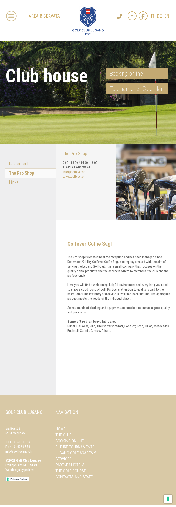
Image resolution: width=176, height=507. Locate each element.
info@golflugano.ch (19, 451)
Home (60, 429)
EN (166, 16)
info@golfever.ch (74, 172)
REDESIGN (30, 465)
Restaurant (19, 164)
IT (152, 16)
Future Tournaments (75, 446)
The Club (63, 435)
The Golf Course (70, 470)
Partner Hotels (70, 464)
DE (159, 16)
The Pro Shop (21, 173)
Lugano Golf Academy (75, 452)
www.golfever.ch (74, 176)
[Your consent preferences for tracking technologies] (168, 499)
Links (14, 182)
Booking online (126, 73)
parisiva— (30, 470)
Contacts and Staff (74, 476)
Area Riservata (44, 16)
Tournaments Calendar (136, 88)
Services (63, 458)
